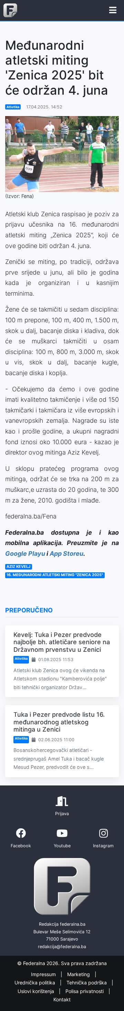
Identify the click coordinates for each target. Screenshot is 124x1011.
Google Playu (25, 553)
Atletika (13, 107)
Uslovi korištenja (36, 991)
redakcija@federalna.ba (62, 946)
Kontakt (62, 999)
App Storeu (66, 553)
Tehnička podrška (87, 982)
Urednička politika (35, 982)
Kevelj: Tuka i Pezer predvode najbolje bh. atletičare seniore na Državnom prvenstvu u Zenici (61, 642)
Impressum (44, 974)
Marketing (79, 974)
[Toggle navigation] (113, 10)
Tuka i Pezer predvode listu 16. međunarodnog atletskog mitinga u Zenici (59, 722)
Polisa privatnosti (85, 991)
